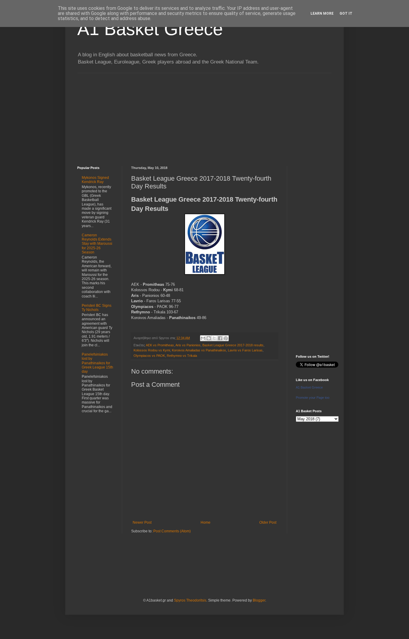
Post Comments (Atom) (172, 531)
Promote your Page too (312, 397)
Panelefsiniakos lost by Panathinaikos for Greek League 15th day (97, 363)
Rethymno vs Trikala (182, 355)
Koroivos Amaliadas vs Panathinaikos (199, 350)
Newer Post (142, 522)
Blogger (259, 600)
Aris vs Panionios (188, 345)
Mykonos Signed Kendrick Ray (95, 180)
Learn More (322, 13)
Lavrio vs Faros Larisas (245, 350)
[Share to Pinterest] (226, 338)
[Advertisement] (204, 115)
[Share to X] (214, 338)
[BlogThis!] (209, 338)
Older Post (267, 522)
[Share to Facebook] (220, 338)
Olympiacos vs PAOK (149, 355)
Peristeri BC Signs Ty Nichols (96, 307)
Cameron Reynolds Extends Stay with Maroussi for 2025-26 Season (97, 244)
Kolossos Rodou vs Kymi (152, 350)
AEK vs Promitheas (160, 345)
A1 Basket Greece (150, 29)
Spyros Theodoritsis (190, 600)
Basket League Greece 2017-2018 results (232, 345)
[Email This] (203, 338)
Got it (346, 13)
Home (205, 522)
